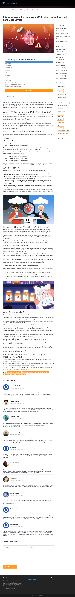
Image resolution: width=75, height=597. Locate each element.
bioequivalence (61, 111)
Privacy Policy (53, 589)
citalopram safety (8, 374)
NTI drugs (60, 127)
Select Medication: (9, 63)
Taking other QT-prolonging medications (16, 84)
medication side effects (63, 102)
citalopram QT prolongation (14, 372)
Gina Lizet (5, 55)
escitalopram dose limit (27, 372)
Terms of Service (53, 583)
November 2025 (61, 73)
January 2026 (61, 68)
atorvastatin (60, 138)
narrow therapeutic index (63, 130)
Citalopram (8, 65)
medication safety (62, 94)
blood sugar (60, 116)
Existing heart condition (12, 82)
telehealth (60, 119)
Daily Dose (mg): (9, 70)
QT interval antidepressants (41, 372)
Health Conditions (62, 33)
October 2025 (61, 76)
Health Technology (62, 41)
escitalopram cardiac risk (19, 374)
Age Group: (7, 75)
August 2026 (60, 49)
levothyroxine (61, 122)
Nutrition (59, 39)
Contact (52, 587)
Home (2, 10)
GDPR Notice (53, 585)
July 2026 (60, 52)
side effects (60, 108)
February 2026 (61, 65)
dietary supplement (62, 105)
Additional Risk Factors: (11, 81)
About (51, 581)
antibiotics (60, 91)
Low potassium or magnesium (13, 86)
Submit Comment (9, 567)
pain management (62, 114)
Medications (61, 28)
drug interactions (62, 97)
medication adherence (63, 133)
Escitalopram (9, 67)
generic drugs (61, 89)
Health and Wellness (63, 36)
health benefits (61, 100)
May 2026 (60, 57)
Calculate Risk (28, 90)
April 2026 (60, 60)
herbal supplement (62, 136)
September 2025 (61, 78)
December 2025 (61, 70)
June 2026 (60, 54)
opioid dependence (62, 125)
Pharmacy (60, 31)
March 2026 (60, 62)
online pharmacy (61, 86)
